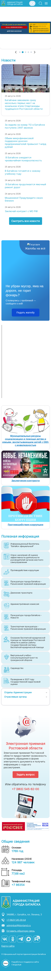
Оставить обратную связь (21, 930)
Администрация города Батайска (15, 3)
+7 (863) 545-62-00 (25, 789)
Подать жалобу (25, 312)
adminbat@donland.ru (19, 925)
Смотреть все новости (25, 220)
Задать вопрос (25, 774)
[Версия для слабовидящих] (32, 3)
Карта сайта (7, 946)
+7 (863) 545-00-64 (16, 920)
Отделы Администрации (18, 692)
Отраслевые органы (15, 696)
